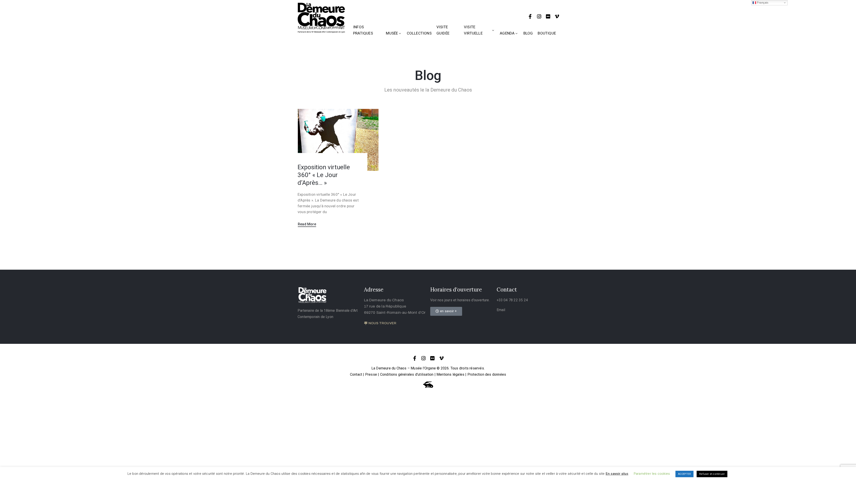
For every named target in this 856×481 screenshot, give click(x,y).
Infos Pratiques (363, 30)
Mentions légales (450, 374)
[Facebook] (530, 16)
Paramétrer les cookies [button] (652, 474)
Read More (307, 224)
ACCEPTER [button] (684, 474)
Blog (528, 33)
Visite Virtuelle (473, 30)
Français (762, 2)
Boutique (547, 33)
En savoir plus (617, 474)
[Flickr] (548, 16)
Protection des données (486, 374)
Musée (392, 33)
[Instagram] (539, 16)
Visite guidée (442, 30)
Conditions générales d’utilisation (407, 374)
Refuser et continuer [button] (712, 474)
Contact (356, 374)
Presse (371, 374)
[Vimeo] (557, 16)
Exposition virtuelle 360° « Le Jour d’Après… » (324, 174)
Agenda (507, 33)
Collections (419, 33)
